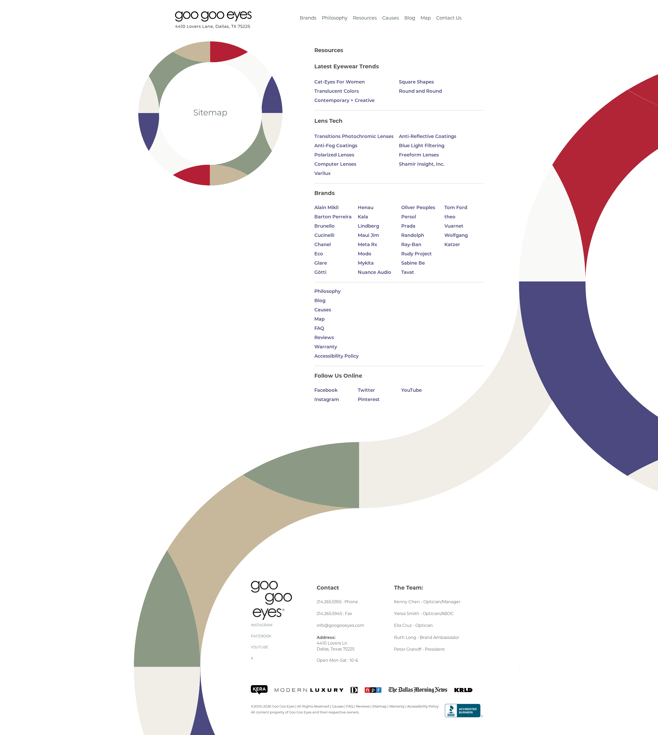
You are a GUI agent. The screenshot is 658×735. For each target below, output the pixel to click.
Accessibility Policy (336, 356)
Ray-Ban (411, 245)
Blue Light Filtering (421, 146)
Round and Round (420, 91)
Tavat (407, 273)
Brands (308, 18)
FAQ (319, 329)
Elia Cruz (403, 626)
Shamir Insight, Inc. (421, 164)
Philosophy (335, 18)
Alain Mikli (326, 208)
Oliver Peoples (418, 208)
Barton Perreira (333, 217)
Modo (364, 254)
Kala (363, 217)
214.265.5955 (329, 602)
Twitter (366, 390)
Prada (408, 226)
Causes (390, 18)
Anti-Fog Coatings (335, 146)
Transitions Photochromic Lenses (354, 137)
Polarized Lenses (334, 155)
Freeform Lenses (419, 155)
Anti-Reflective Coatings (427, 137)
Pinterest (369, 400)
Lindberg (368, 226)
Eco (318, 254)
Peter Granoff (407, 650)
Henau (365, 208)
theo (449, 217)
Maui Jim (368, 236)
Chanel (322, 245)
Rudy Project (416, 254)
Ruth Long (405, 638)
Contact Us (449, 18)
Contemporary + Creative (344, 101)
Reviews (324, 338)
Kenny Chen (407, 602)
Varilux (322, 174)
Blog (409, 18)
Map (426, 18)
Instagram (326, 400)
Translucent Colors (336, 91)
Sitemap (379, 706)
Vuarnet (453, 226)
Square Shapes (416, 82)
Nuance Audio (374, 273)
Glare (320, 263)
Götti (320, 273)
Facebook (325, 390)
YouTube (411, 390)
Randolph (412, 236)
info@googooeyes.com (340, 626)
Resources (365, 18)
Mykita (366, 263)
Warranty (325, 347)
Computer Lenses (335, 164)
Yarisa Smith (406, 614)
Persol (408, 217)
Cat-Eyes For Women (339, 82)
